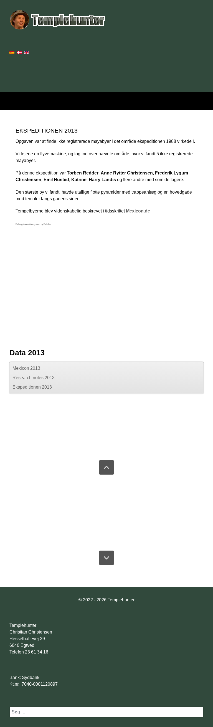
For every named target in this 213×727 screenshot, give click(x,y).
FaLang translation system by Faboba (33, 224)
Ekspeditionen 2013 (32, 387)
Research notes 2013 (33, 377)
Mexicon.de (138, 211)
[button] (106, 467)
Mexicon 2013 (26, 368)
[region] (106, 512)
